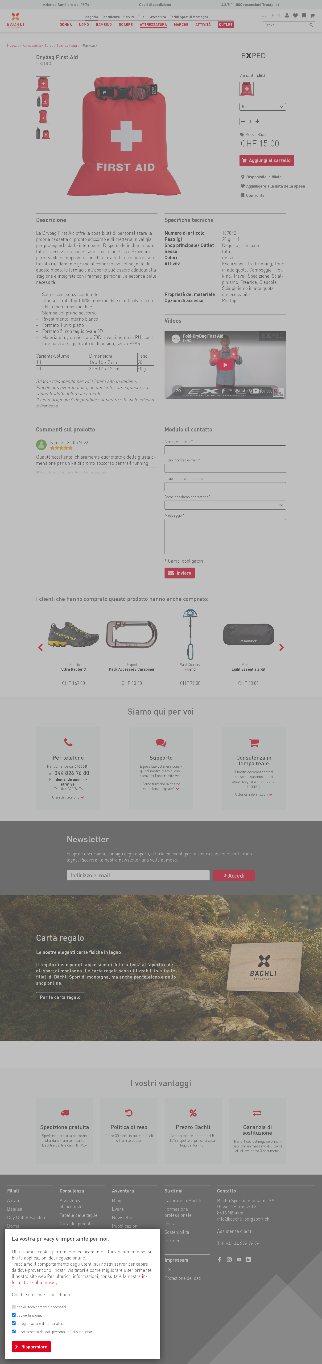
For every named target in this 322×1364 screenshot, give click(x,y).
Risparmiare (34, 1347)
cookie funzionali (29, 1315)
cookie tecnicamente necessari (41, 1307)
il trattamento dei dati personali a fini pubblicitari (55, 1332)
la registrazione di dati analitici (40, 1323)
